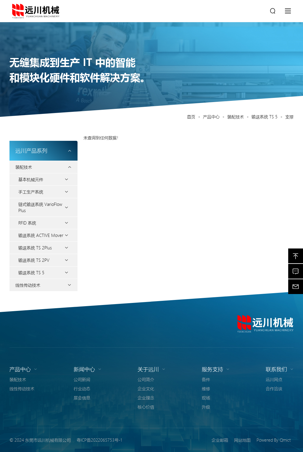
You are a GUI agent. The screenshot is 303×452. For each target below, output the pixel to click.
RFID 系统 (27, 223)
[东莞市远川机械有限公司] (265, 323)
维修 (206, 388)
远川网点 (274, 379)
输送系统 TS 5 (265, 117)
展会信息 (82, 398)
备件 (206, 379)
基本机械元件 (30, 179)
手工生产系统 (30, 192)
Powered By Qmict (274, 440)
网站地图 (242, 440)
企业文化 (146, 388)
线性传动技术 (27, 285)
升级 (206, 407)
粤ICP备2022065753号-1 (99, 440)
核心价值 (146, 407)
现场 (206, 398)
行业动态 (82, 388)
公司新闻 (82, 379)
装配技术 (235, 117)
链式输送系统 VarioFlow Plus (40, 207)
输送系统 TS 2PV (33, 260)
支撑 (289, 117)
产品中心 (211, 117)
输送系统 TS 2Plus (35, 248)
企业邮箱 (220, 440)
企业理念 (146, 398)
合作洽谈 (274, 388)
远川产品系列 (31, 150)
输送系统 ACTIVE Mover (40, 235)
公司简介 (146, 379)
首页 (191, 117)
